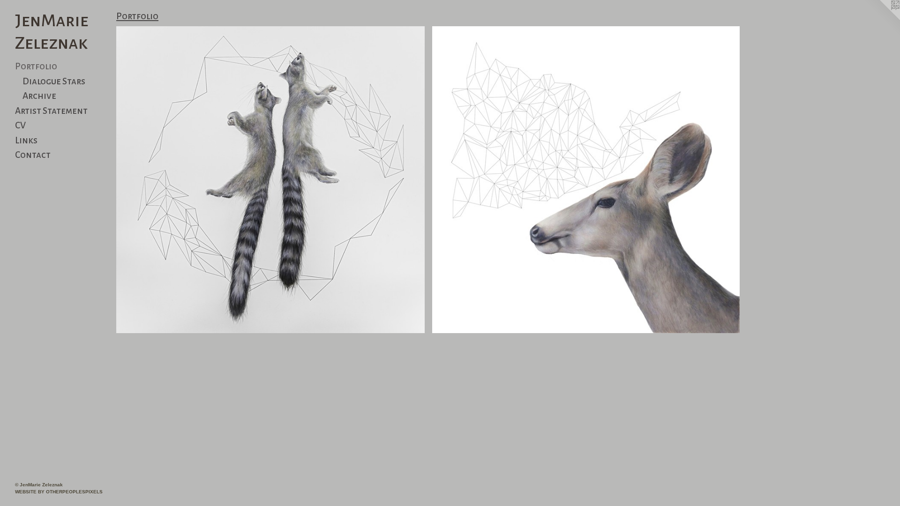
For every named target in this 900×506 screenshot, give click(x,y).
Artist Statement (51, 111)
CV (20, 125)
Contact (33, 155)
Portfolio (36, 66)
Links (26, 140)
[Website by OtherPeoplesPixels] (881, 18)
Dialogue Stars (53, 81)
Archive (39, 96)
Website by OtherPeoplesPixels (59, 491)
